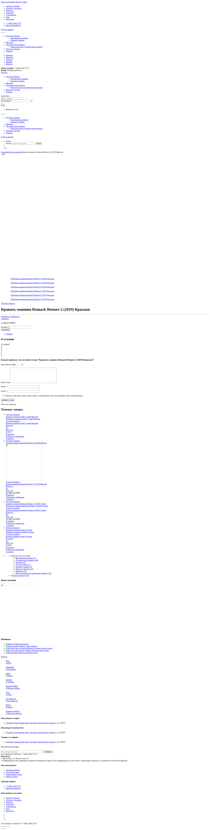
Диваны (9, 51)
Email (4, 391)
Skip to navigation (8, 2)
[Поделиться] (4, 826)
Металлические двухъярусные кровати (27, 47)
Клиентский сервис (14, 774)
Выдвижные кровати (19, 38)
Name (4, 387)
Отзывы (9, 334)
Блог (8, 17)
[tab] (107, 334)
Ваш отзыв (5, 382)
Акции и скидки (13, 6)
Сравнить (5, 319)
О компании (11, 15)
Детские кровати (13, 36)
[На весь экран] (7, 826)
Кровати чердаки (13, 49)
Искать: (9, 143)
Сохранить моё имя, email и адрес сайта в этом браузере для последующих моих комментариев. (43, 396)
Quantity (4, 327)
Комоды (9, 64)
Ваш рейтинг (6, 365)
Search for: (5, 96)
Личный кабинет (13, 770)
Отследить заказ (12, 772)
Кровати (9, 55)
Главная (4, 152)
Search (8, 141)
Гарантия (9, 13)
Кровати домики (18, 40)
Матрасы (9, 42)
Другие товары (23, 565)
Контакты (10, 19)
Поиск (39, 143)
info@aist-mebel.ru (13, 25)
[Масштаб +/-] (9, 826)
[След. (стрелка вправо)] (4, 828)
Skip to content (21, 2)
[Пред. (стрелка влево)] (2, 828)
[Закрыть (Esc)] (2, 826)
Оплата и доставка (13, 8)
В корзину (5, 330)
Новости (9, 10)
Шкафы (9, 62)
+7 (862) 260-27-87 (13, 23)
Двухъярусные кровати (15, 45)
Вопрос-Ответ (12, 777)
